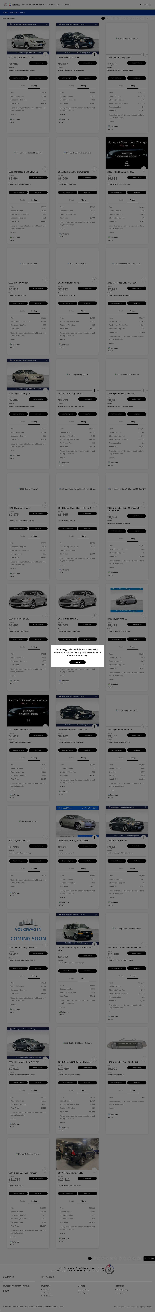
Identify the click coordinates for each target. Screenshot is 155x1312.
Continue (77, 662)
